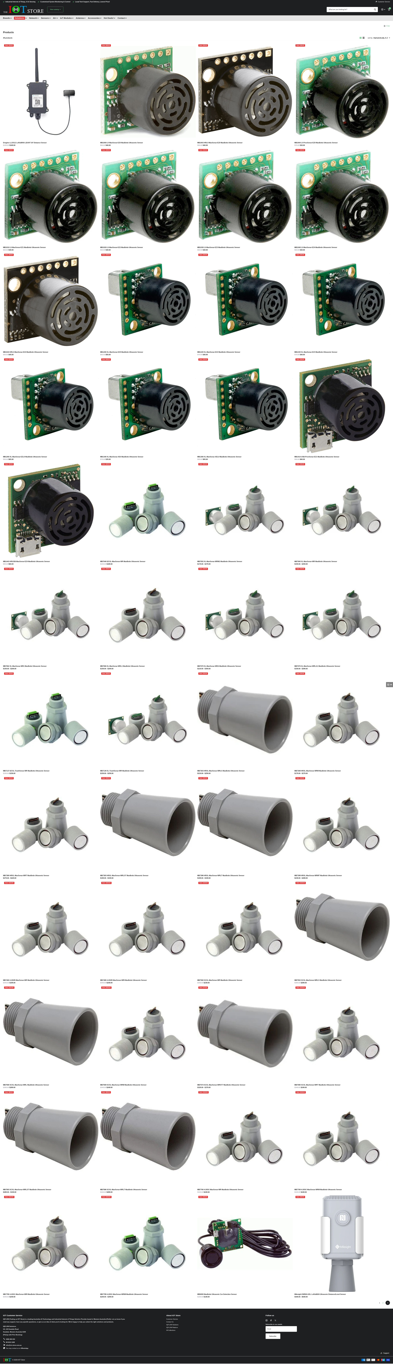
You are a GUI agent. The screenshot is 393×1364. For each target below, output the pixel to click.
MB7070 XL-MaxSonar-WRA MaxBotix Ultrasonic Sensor (219, 666)
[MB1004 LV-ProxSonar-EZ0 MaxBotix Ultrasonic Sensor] (342, 91)
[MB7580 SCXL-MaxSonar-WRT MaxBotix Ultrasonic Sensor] (342, 1033)
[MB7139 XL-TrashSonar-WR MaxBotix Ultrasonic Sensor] (148, 719)
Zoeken (375, 9)
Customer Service (172, 1319)
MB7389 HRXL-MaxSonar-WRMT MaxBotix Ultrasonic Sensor (318, 875)
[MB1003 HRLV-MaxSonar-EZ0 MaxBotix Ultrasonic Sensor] (245, 91)
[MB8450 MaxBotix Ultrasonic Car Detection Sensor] (245, 1243)
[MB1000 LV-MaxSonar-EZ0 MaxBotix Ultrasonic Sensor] (148, 91)
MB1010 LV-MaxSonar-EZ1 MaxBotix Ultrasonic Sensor (24, 247)
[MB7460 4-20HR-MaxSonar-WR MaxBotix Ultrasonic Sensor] (51, 929)
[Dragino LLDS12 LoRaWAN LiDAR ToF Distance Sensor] (51, 91)
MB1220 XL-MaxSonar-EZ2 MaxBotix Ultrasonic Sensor (218, 352)
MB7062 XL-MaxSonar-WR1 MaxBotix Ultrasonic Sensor (25, 666)
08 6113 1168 (10, 1342)
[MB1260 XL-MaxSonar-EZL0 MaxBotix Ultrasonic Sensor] (51, 405)
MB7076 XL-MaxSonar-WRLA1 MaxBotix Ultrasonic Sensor (317, 666)
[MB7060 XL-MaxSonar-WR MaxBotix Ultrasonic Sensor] (342, 510)
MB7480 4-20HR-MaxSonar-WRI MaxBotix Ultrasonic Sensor (123, 980)
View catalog (54, 9)
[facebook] (271, 1320)
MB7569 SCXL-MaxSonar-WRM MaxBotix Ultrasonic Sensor (123, 1085)
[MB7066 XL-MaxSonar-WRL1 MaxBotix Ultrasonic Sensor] (148, 615)
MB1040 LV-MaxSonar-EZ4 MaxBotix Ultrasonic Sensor (315, 247)
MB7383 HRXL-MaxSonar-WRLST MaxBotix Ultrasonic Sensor (124, 875)
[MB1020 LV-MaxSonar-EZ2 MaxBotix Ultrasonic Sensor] (148, 196)
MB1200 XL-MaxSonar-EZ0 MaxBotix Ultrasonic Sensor (121, 352)
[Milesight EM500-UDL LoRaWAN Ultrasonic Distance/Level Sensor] (342, 1243)
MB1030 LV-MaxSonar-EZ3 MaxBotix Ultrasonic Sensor (218, 247)
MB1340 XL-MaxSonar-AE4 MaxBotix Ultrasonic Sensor (121, 457)
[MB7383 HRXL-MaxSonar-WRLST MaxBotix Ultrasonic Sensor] (148, 824)
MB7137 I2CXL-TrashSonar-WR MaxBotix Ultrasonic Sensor (26, 771)
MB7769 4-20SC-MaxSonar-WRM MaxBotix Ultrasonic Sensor (318, 1189)
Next (388, 1303)
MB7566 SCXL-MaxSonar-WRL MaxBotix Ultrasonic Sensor (26, 1085)
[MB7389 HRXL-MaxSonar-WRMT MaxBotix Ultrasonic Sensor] (342, 824)
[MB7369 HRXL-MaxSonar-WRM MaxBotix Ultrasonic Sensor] (342, 719)
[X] (275, 1320)
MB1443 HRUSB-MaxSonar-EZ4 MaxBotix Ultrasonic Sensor (26, 561)
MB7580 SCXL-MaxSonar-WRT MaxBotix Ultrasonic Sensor (317, 1085)
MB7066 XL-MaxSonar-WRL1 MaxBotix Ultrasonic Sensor (122, 666)
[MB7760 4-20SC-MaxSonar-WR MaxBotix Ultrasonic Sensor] (245, 1138)
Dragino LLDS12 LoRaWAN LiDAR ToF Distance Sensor (25, 143)
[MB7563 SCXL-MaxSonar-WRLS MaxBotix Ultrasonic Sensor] (342, 929)
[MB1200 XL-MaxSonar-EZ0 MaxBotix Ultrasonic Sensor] (148, 301)
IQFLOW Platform (172, 1327)
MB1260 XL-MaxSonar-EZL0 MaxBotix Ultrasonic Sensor (25, 457)
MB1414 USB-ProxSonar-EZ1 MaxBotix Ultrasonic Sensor (316, 457)
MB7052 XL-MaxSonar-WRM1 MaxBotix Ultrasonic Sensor (219, 561)
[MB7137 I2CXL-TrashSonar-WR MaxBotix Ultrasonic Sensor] (51, 719)
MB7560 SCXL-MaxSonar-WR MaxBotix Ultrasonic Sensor (219, 980)
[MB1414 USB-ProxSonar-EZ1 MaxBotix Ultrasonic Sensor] (342, 405)
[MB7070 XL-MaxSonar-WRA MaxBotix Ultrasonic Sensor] (245, 615)
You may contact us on (17, 1348)
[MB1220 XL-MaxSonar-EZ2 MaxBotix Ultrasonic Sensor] (245, 301)
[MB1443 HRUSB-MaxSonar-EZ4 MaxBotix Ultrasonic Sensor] (51, 510)
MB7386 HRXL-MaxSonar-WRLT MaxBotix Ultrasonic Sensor (220, 875)
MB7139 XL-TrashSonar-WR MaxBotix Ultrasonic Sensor (122, 771)
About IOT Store (173, 1315)
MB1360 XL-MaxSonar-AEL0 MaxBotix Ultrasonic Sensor (219, 457)
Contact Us (169, 1322)
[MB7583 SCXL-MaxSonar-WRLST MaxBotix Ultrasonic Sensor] (51, 1138)
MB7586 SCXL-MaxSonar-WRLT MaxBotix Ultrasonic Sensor (123, 1189)
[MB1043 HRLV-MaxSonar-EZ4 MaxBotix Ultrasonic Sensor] (51, 301)
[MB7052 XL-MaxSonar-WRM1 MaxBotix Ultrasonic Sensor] (245, 510)
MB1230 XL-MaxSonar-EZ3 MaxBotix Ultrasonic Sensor (315, 352)
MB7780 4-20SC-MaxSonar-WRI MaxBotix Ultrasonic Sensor (26, 1294)
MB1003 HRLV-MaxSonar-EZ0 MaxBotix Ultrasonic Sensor (219, 143)
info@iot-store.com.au (14, 1345)
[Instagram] (266, 1320)
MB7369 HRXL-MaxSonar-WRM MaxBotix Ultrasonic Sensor (317, 771)
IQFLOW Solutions (172, 1325)
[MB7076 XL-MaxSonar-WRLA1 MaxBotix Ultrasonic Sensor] (342, 615)
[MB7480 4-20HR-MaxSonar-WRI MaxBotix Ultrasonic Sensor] (148, 929)
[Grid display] (361, 38)
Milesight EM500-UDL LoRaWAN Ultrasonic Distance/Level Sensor (320, 1294)
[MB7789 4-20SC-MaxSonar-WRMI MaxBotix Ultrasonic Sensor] (148, 1243)
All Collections (170, 1330)
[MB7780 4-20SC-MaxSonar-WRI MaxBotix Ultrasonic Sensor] (51, 1243)
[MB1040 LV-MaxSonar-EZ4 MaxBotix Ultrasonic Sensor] (342, 196)
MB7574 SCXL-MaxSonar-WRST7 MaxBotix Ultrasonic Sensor (221, 1085)
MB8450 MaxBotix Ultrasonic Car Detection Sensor (217, 1294)
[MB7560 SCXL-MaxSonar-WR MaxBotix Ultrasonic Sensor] (245, 929)
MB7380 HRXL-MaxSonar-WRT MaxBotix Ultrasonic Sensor (26, 875)
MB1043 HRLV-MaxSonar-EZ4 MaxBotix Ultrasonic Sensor (25, 352)
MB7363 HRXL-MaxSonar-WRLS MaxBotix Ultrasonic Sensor (220, 771)
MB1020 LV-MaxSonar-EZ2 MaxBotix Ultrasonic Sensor (121, 247)
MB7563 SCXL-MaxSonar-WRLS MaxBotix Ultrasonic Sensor (318, 980)
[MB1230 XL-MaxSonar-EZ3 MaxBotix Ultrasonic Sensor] (342, 301)
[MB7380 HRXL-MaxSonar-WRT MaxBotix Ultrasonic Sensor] (51, 824)
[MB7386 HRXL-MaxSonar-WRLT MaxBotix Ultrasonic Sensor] (245, 824)
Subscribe (273, 1336)
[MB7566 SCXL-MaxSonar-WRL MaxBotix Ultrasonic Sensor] (51, 1033)
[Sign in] (383, 9)
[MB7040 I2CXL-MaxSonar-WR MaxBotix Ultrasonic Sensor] (148, 510)
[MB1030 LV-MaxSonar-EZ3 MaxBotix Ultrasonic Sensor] (245, 196)
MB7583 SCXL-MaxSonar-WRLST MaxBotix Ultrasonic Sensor (27, 1189)
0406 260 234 (10, 1339)
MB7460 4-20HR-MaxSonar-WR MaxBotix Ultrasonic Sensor (26, 980)
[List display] (364, 38)
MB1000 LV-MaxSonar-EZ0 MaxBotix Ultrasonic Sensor (121, 143)
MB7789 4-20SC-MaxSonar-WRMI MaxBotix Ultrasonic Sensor (124, 1294)
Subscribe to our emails (274, 1324)
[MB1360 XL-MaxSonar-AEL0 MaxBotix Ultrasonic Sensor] (245, 405)
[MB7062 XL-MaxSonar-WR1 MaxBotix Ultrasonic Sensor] (51, 615)
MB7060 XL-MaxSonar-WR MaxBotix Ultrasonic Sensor (315, 561)
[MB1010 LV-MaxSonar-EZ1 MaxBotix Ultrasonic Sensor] (51, 196)
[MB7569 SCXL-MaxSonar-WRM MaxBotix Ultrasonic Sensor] (148, 1033)
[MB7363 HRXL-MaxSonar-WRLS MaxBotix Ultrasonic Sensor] (245, 719)
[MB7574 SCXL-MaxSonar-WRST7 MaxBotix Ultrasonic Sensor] (245, 1033)
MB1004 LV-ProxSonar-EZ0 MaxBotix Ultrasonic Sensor (316, 143)
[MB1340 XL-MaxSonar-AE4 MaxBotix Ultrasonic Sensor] (148, 405)
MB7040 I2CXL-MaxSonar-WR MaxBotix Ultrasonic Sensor (122, 561)
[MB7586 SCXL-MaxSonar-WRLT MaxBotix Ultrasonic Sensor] (148, 1138)
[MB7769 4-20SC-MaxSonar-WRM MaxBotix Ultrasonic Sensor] (342, 1138)
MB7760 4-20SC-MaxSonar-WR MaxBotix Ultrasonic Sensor (220, 1189)
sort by (370, 38)
